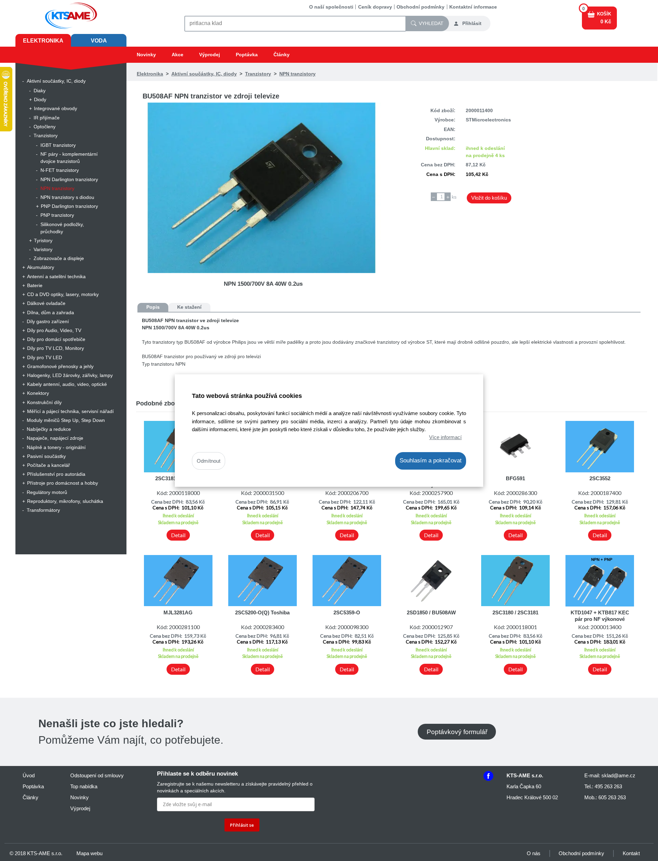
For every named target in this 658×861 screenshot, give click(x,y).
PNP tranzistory (57, 215)
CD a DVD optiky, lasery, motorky (63, 294)
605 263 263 (612, 797)
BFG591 (515, 478)
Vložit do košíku (489, 198)
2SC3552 (599, 478)
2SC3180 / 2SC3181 (515, 612)
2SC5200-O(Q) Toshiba (262, 612)
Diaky (40, 90)
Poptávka (247, 54)
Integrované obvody (55, 108)
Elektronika (43, 41)
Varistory (43, 249)
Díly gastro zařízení (48, 321)
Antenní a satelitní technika (56, 276)
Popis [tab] (153, 307)
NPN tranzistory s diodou (67, 197)
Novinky (146, 54)
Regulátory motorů (47, 492)
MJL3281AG (178, 612)
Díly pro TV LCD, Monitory (55, 348)
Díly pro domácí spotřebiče (56, 339)
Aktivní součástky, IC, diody (56, 81)
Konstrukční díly (44, 402)
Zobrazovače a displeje (59, 258)
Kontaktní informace (473, 6)
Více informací (445, 437)
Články (281, 54)
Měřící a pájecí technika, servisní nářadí (70, 411)
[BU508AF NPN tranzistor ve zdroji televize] (263, 188)
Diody (40, 99)
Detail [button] (178, 535)
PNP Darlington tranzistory (69, 206)
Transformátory (43, 510)
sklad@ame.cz (618, 775)
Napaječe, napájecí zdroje (55, 438)
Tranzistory (46, 135)
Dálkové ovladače (46, 303)
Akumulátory (40, 267)
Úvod (29, 775)
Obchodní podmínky (420, 6)
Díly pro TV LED (44, 357)
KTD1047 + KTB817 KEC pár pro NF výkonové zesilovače (600, 619)
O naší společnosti (331, 6)
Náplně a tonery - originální (56, 447)
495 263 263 (608, 786)
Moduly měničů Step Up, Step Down (66, 420)
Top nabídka (83, 786)
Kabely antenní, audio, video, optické (67, 384)
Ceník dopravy (375, 6)
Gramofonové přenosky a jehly (60, 366)
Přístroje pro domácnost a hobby (62, 483)
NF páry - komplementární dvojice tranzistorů (69, 157)
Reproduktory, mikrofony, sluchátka (65, 501)
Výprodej (209, 54)
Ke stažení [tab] (189, 307)
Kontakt (631, 853)
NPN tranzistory (57, 188)
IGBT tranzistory (58, 145)
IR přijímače (47, 117)
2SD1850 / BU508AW (431, 612)
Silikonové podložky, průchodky (62, 228)
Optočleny (45, 126)
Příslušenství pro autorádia (56, 474)
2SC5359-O (346, 612)
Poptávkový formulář (457, 731)
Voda (99, 41)
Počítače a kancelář (48, 465)
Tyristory (43, 240)
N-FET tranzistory (59, 170)
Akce (177, 54)
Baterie (34, 285)
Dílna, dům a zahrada (50, 312)
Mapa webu (89, 853)
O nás (533, 853)
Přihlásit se (242, 825)
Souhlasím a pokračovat (431, 460)
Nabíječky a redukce (49, 429)
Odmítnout (208, 461)
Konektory (38, 393)
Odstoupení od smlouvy (97, 775)
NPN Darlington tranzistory (69, 179)
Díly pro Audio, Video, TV (54, 330)
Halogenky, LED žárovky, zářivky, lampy (70, 375)
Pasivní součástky (46, 456)
